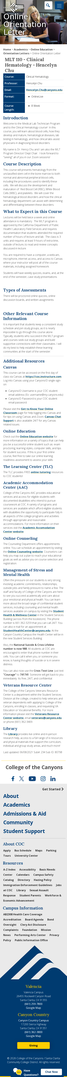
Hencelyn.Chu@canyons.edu (44, 90)
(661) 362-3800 (33, 1032)
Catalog (8, 880)
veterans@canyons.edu (46, 718)
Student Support (24, 831)
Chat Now (51, 1071)
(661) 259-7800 (33, 1004)
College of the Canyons (34, 767)
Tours (7, 855)
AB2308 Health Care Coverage (22, 914)
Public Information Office (31, 940)
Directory (24, 880)
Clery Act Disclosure (33, 924)
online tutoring (41, 472)
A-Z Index (9, 869)
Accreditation (12, 919)
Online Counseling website (25, 551)
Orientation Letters (16, 53)
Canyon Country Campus (33, 1020)
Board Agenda (34, 919)
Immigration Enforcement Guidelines (27, 885)
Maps (38, 850)
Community (18, 822)
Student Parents (30, 895)
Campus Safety (43, 875)
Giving (33, 1045)
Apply (7, 850)
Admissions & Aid (24, 813)
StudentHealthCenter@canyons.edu (26, 630)
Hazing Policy (42, 880)
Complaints (10, 930)
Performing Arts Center (30, 935)
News (7, 935)
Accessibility (27, 869)
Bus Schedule (22, 850)
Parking (51, 850)
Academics (21, 49)
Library (13, 734)
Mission (46, 930)
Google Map (33, 1008)
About (11, 795)
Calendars (22, 875)
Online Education (42, 49)
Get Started (51, 789)
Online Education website (36, 436)
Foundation (29, 930)
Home (7, 49)
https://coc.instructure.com (43, 376)
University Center (26, 855)
